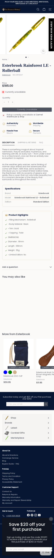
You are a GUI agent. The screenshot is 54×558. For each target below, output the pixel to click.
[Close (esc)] (51, 519)
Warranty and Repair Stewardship (16, 500)
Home (4, 59)
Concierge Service (10, 458)
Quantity (6, 98)
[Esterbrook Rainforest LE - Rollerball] (19, 304)
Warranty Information (11, 497)
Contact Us (7, 491)
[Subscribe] (51, 549)
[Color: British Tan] (15, 372)
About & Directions (10, 455)
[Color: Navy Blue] (5, 372)
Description (8, 142)
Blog (4, 461)
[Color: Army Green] (10, 372)
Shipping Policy (8, 473)
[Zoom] (43, 50)
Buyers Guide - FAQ (10, 464)
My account (7, 503)
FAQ (41, 142)
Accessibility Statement (12, 482)
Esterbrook (23, 334)
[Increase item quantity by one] (12, 102)
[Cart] (44, 9)
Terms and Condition (11, 476)
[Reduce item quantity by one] (4, 102)
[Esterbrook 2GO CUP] (19, 362)
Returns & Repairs (9, 494)
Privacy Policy (8, 479)
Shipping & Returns (27, 142)
